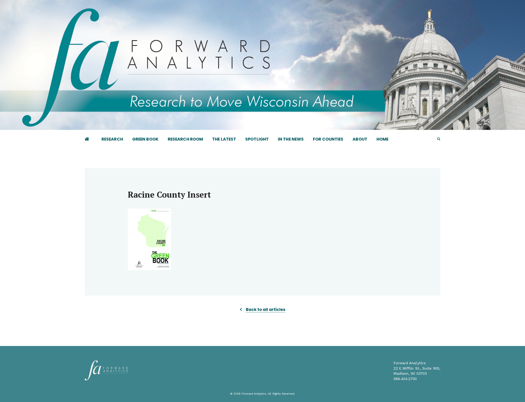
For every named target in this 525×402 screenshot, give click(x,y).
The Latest (224, 139)
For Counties (328, 139)
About (360, 139)
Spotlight (257, 139)
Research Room (185, 139)
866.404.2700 (405, 379)
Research (112, 139)
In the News (291, 139)
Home (382, 139)
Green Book (145, 139)
